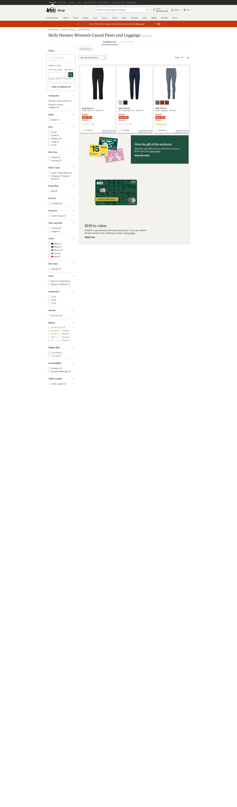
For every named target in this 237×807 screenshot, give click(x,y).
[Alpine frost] (157, 102)
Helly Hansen (53, 30)
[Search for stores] (70, 74)
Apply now (90, 237)
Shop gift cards (142, 155)
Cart (188, 10)
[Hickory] (167, 102)
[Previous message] (78, 24)
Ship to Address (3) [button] (60, 87)
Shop (61, 10)
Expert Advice (127, 42)
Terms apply (154, 151)
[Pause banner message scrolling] (158, 24)
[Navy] (125, 102)
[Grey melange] (121, 102)
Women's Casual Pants (58, 101)
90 (188, 57)
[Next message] (155, 24)
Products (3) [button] (109, 42)
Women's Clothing (68, 30)
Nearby (70, 70)
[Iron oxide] (162, 102)
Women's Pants (84, 30)
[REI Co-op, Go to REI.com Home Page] (51, 10)
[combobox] (122, 10)
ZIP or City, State (55, 70)
